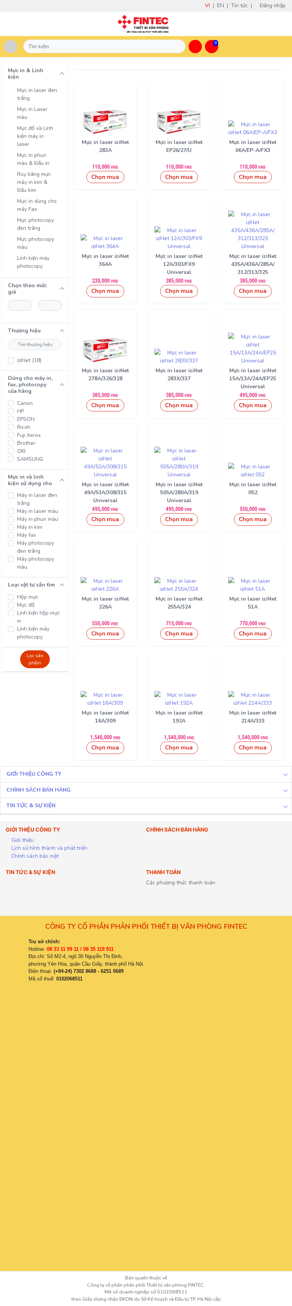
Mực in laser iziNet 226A (105, 602)
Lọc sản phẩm (35, 659)
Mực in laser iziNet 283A (105, 146)
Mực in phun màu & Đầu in (33, 159)
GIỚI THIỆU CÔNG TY (33, 774)
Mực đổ (26, 605)
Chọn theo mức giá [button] (27, 289)
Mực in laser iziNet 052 (252, 488)
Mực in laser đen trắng (37, 94)
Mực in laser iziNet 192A (179, 716)
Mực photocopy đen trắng (35, 224)
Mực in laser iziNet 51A (252, 602)
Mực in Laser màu (32, 113)
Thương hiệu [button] (24, 330)
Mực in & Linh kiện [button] (25, 74)
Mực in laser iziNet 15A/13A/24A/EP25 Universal (252, 378)
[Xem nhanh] (105, 120)
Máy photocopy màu (35, 563)
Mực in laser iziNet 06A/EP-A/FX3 (252, 146)
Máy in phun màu (37, 519)
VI (207, 5)
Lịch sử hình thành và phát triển (48, 848)
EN (220, 5)
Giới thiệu (22, 840)
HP (20, 411)
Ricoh (23, 427)
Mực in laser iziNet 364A (105, 260)
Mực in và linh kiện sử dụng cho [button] (30, 480)
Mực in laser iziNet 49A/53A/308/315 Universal (105, 492)
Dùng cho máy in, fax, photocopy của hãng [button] (30, 385)
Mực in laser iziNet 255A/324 (179, 602)
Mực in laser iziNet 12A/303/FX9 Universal (179, 264)
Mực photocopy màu (35, 243)
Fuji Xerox (29, 435)
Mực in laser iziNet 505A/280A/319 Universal (179, 492)
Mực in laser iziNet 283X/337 (179, 374)
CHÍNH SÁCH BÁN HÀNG (38, 790)
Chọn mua (105, 177)
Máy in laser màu (37, 511)
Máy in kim (29, 527)
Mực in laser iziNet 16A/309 (105, 716)
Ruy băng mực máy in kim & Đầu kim (34, 182)
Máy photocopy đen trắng (35, 547)
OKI (21, 451)
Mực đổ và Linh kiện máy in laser (35, 136)
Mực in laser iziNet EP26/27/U (179, 146)
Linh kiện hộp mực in (38, 617)
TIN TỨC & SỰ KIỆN (31, 805)
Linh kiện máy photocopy (33, 262)
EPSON (26, 419)
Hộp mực (27, 597)
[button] (195, 46)
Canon (25, 403)
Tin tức (239, 5)
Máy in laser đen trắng (37, 499)
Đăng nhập (275, 5)
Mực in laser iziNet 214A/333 (252, 716)
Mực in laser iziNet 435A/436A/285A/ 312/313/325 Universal (252, 268)
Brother (26, 443)
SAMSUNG (30, 459)
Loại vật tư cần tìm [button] (31, 584)
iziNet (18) (29, 360)
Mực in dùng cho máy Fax (37, 205)
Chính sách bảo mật (34, 856)
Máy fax (26, 535)
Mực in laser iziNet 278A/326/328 (105, 374)
